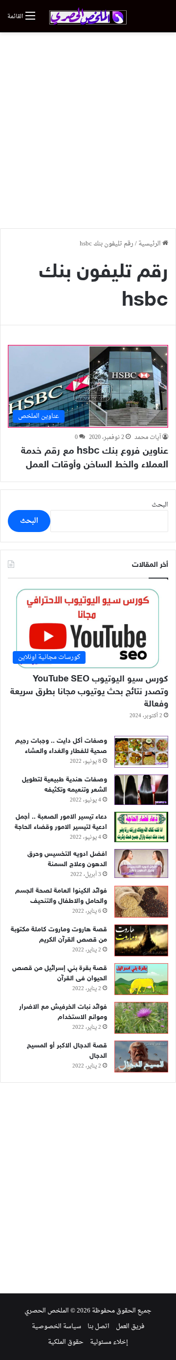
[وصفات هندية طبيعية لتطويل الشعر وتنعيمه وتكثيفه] (141, 790)
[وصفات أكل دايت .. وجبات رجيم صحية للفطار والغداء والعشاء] (141, 752)
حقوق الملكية (66, 1342)
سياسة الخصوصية (56, 1326)
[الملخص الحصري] (88, 16)
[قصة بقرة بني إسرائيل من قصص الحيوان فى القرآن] (141, 979)
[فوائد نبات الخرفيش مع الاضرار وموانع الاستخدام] (141, 1018)
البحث (160, 505)
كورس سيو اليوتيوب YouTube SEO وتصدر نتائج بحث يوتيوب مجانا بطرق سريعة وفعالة (89, 691)
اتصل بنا (99, 1326)
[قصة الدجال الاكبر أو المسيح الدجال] (141, 1056)
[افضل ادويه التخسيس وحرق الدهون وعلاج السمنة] (141, 863)
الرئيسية (150, 244)
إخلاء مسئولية (109, 1342)
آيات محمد (147, 437)
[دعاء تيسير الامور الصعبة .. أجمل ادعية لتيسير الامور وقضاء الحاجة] (141, 827)
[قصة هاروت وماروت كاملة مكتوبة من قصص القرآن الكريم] (141, 940)
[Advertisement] (88, 130)
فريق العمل (130, 1326)
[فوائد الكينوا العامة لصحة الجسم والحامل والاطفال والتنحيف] (141, 902)
